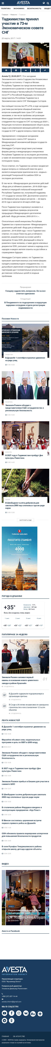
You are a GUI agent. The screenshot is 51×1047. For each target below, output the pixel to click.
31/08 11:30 (7, 828)
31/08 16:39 (11, 365)
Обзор (7, 499)
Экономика (18, 8)
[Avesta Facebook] (11, 1013)
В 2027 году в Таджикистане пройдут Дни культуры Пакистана (24, 456)
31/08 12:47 (7, 789)
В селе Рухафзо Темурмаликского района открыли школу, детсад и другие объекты (22, 847)
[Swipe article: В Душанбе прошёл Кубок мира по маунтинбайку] (25, 897)
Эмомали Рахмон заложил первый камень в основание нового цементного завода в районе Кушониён (20, 680)
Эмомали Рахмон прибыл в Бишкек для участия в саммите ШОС (25, 782)
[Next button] (47, 897)
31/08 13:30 (11, 512)
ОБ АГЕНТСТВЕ (19, 1036)
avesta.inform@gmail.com (11, 1001)
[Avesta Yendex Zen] (40, 1014)
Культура (8, 452)
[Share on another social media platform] (45, 70)
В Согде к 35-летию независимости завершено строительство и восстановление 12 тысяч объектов (29, 707)
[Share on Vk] (25, 70)
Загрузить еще (25, 520)
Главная (5, 14)
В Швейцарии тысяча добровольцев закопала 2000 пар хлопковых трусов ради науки (25, 505)
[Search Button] (48, 3)
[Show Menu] (3, 3)
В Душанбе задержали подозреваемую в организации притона (26, 695)
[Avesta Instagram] (18, 1013)
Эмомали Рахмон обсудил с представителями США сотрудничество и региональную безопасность (24, 408)
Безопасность (34, 8)
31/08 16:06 (11, 415)
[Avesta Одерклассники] (11, 1020)
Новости (13, 14)
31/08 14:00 (11, 462)
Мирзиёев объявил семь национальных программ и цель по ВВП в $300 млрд (21, 741)
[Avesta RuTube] (33, 1014)
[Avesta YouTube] (4, 1013)
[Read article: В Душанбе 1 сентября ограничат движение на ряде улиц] (25, 341)
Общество (9, 354)
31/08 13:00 (7, 841)
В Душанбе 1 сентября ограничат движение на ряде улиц (25, 359)
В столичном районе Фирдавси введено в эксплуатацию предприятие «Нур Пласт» (22, 808)
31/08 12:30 (7, 814)
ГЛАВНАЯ (5, 1036)
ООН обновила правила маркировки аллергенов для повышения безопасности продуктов (25, 834)
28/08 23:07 (7, 747)
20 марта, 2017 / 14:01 (11, 38)
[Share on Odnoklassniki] (35, 70)
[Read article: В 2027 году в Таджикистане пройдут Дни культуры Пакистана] (25, 438)
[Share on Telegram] (16, 70)
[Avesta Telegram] (4, 1020)
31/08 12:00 (7, 853)
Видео (11, 909)
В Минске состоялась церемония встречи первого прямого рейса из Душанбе (21, 821)
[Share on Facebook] (6, 70)
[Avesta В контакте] (26, 1013)
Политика (6, 8)
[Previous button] (3, 897)
